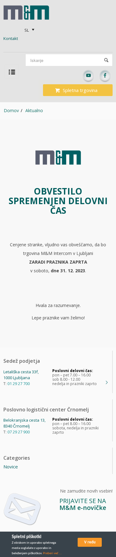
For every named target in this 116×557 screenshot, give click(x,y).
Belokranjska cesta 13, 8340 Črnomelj (24, 423)
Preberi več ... (52, 553)
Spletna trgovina (80, 90)
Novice (10, 466)
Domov (11, 110)
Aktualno (34, 110)
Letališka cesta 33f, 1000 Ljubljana (21, 374)
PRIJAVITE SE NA (82, 504)
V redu (90, 542)
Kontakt (10, 38)
